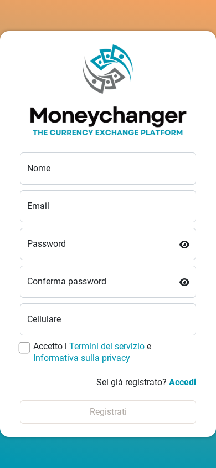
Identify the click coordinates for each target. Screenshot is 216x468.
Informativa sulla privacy (81, 358)
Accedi (182, 382)
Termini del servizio (107, 346)
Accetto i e (92, 352)
